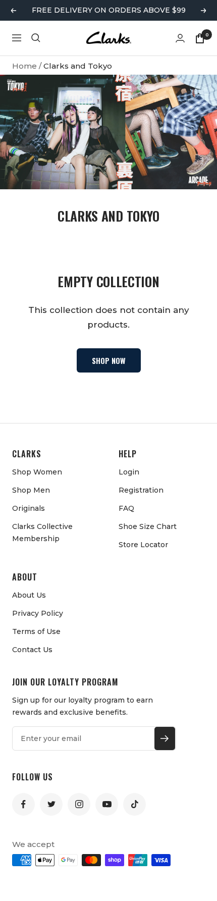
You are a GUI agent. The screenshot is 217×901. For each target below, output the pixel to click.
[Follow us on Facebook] (23, 804)
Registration (141, 490)
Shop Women (37, 471)
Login (129, 471)
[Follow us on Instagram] (79, 804)
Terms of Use (36, 631)
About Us (29, 595)
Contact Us (32, 649)
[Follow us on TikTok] (134, 804)
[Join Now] (164, 738)
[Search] (35, 37)
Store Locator (143, 544)
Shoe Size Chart (148, 526)
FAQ (126, 508)
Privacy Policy (37, 613)
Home (24, 66)
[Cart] (200, 37)
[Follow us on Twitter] (51, 804)
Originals (28, 508)
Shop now (109, 360)
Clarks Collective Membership (42, 532)
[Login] (180, 38)
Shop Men (31, 490)
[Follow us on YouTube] (106, 804)
